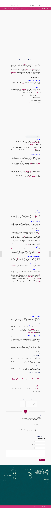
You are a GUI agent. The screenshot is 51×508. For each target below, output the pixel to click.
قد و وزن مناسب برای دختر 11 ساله (18, 389)
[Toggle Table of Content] (38, 77)
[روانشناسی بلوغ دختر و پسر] (5, 404)
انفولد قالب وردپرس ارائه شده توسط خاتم (34, 506)
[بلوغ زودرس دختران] (22, 404)
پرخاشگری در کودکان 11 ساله (35, 391)
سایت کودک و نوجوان (45, 469)
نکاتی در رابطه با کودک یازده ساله (30, 167)
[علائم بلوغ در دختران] (40, 404)
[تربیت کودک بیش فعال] (50, 254)
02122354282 (14, 483)
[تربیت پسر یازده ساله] (17, 404)
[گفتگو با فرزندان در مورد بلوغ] (11, 404)
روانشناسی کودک (46, 477)
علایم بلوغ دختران (26, 389)
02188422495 (14, 472)
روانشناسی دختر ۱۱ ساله (37, 389)
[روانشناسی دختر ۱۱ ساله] (25, 35)
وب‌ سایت (32, 447)
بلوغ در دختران (28, 388)
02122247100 (14, 477)
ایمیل (32, 444)
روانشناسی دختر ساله (32, 332)
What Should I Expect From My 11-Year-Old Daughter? (30, 353)
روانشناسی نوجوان (46, 482)
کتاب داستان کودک (46, 481)
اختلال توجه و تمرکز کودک (21, 274)
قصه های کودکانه (46, 479)
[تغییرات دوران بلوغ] (28, 404)
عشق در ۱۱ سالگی (31, 389)
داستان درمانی (38, 272)
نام (32, 441)
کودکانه (41, 469)
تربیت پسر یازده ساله (32, 102)
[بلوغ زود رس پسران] (34, 404)
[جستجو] (35, 8)
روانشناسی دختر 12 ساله (14, 388)
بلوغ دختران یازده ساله (34, 388)
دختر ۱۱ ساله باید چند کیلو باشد (22, 388)
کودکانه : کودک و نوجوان (42, 506)
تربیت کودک (47, 476)
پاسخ (40, 421)
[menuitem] (45, 5)
